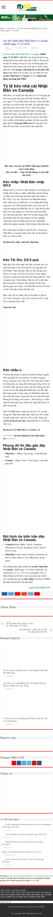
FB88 (3, 892)
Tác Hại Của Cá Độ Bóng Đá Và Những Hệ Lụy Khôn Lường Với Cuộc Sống (24, 684)
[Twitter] (24, 763)
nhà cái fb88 (10, 895)
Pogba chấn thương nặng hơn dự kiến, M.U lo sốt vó (22, 852)
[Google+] (14, 763)
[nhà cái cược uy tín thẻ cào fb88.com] (26, 17)
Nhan (7, 48)
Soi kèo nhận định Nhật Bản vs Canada (21, 54)
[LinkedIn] (29, 763)
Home (2, 28)
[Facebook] (19, 763)
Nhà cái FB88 (46, 895)
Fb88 (28, 892)
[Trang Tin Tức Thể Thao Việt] (27, 7)
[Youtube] (34, 763)
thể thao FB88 (19, 573)
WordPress (22, 907)
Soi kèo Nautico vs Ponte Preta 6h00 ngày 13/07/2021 (26, 834)
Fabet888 (40, 907)
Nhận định (11, 28)
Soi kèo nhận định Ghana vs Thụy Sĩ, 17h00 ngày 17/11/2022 (19, 624)
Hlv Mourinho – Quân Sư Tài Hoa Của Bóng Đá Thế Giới (33, 630)
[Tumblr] (39, 763)
